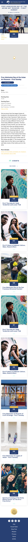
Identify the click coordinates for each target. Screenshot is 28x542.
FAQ (14, 524)
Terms (14, 536)
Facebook (9, 521)
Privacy (14, 534)
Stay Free (14, 529)
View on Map (4, 109)
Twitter (19, 521)
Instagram (12, 521)
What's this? (21, 85)
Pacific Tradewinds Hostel (4, 37)
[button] (14, 58)
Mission (14, 531)
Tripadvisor (16, 521)
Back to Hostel (14, 12)
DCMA (14, 539)
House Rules (14, 527)
